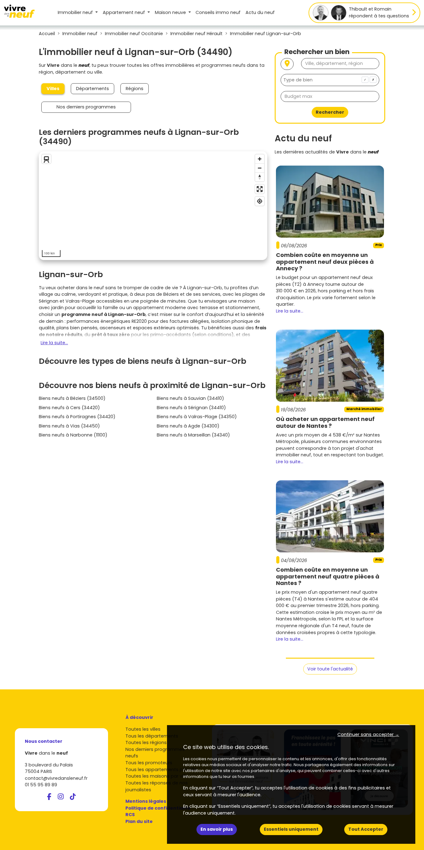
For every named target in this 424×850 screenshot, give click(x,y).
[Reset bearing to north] (259, 176)
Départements (92, 88)
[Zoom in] (259, 158)
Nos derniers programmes (86, 107)
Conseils (218, 12)
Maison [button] (170, 12)
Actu (260, 12)
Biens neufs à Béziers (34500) (72, 398)
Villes (53, 88)
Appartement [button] (124, 12)
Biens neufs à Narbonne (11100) (73, 435)
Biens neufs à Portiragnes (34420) (77, 417)
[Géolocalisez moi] (287, 64)
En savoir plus (217, 829)
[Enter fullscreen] (259, 189)
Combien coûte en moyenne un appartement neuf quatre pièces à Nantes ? (327, 576)
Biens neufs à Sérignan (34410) (191, 407)
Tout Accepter (365, 829)
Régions (134, 88)
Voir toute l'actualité (330, 669)
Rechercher (330, 112)
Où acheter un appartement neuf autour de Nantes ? (325, 422)
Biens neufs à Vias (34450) (69, 426)
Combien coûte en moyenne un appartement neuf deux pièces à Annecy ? (325, 261)
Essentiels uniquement (291, 829)
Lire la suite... (54, 343)
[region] (153, 205)
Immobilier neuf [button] (76, 12)
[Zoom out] (259, 167)
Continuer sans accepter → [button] (368, 734)
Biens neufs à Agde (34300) (188, 426)
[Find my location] (259, 201)
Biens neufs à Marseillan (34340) (193, 435)
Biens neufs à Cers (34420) (69, 407)
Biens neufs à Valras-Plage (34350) (197, 417)
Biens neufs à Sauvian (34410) (190, 398)
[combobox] (330, 80)
